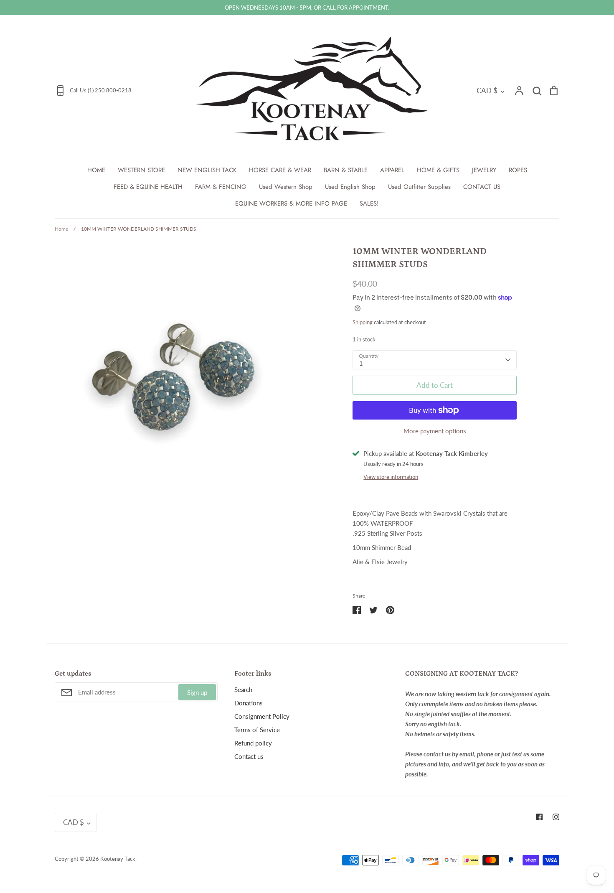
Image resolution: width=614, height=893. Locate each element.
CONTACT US (481, 186)
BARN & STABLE (346, 170)
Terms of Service (257, 729)
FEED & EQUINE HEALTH (148, 186)
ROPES (518, 170)
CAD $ (487, 90)
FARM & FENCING (220, 186)
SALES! (369, 203)
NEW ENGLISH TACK (207, 170)
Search (243, 689)
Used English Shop (350, 186)
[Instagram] (556, 817)
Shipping (363, 322)
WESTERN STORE (141, 170)
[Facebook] (539, 817)
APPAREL (392, 170)
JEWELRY (484, 170)
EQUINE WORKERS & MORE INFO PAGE (291, 203)
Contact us (249, 756)
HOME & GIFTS (438, 170)
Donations (248, 703)
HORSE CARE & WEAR (280, 170)
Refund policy (253, 743)
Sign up (197, 692)
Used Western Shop (285, 186)
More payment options (434, 431)
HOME (96, 170)
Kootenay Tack (117, 858)
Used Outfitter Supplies (419, 186)
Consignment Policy (261, 716)
